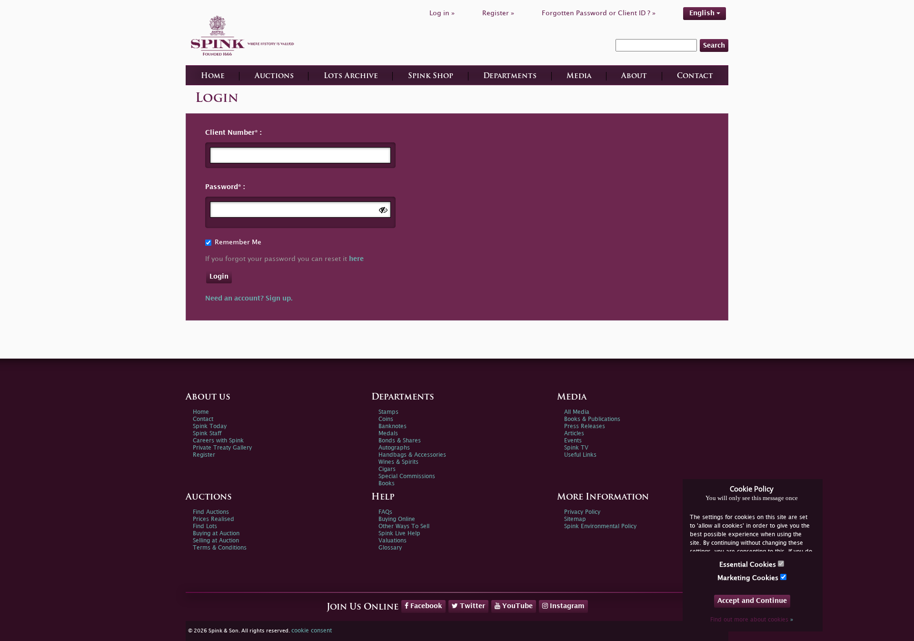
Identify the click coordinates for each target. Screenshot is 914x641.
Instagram (566, 606)
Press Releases (584, 426)
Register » (498, 13)
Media (578, 76)
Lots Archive (351, 76)
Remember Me (238, 242)
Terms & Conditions (220, 548)
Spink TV (576, 448)
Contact (695, 76)
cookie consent (311, 630)
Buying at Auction (216, 533)
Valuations (392, 540)
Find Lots (205, 526)
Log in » (442, 13)
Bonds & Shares (399, 440)
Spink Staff (207, 433)
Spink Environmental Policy (600, 526)
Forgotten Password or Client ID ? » (599, 13)
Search (714, 45)
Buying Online (396, 519)
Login (218, 276)
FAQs (385, 512)
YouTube (516, 606)
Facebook (425, 606)
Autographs (394, 448)
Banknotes (392, 426)
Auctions (274, 76)
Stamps (388, 412)
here (356, 259)
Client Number (230, 133)
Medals (388, 433)
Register (204, 455)
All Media (576, 412)
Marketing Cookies (748, 578)
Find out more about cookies (751, 619)
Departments (509, 76)
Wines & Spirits (398, 462)
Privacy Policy (582, 512)
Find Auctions (211, 512)
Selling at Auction (216, 540)
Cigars (387, 469)
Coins (385, 419)
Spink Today (210, 426)
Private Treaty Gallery (222, 448)
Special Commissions (406, 476)
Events (573, 440)
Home (213, 76)
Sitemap (575, 519)
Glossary (390, 548)
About (634, 76)
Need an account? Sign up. (248, 298)
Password (221, 187)
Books (386, 483)
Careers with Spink (218, 440)
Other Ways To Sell (403, 526)
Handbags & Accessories (412, 455)
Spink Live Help (399, 533)
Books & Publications (592, 419)
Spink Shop (430, 76)
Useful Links (580, 455)
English (702, 13)
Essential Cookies (748, 564)
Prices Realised (213, 519)
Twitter (471, 606)
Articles (574, 433)
